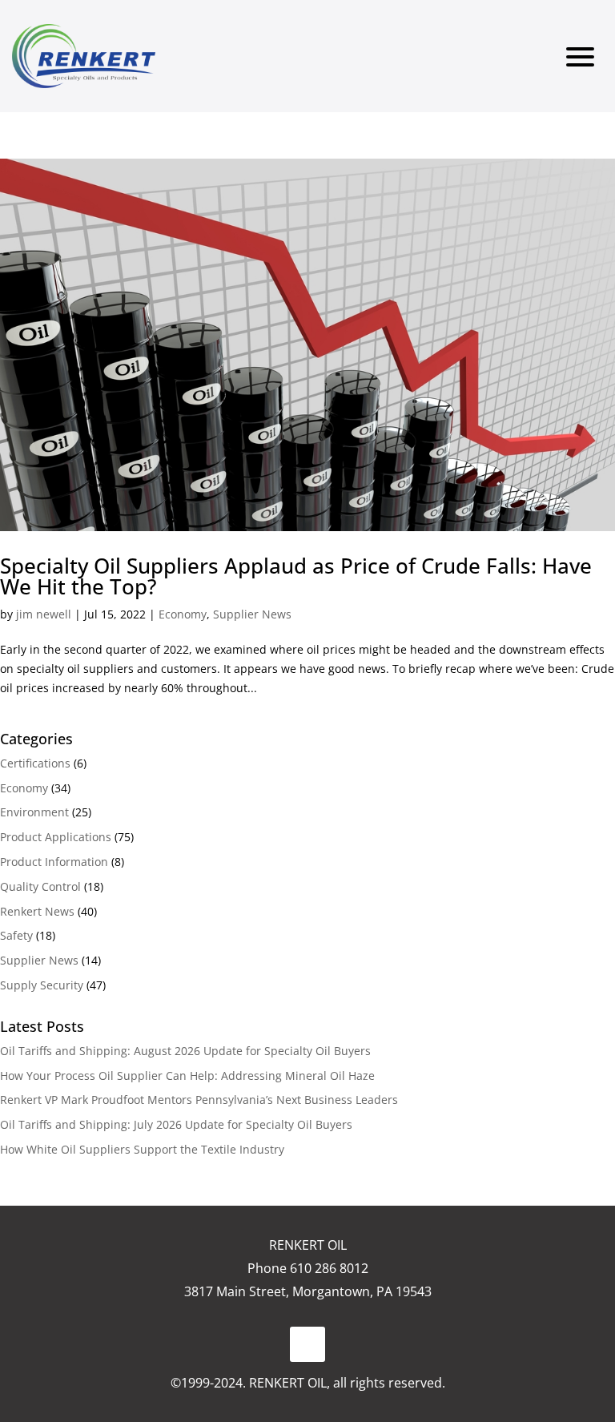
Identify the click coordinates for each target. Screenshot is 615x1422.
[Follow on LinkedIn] (307, 1344)
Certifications (35, 763)
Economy (183, 614)
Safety (16, 935)
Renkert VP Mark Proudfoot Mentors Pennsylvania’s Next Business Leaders (199, 1099)
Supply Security (41, 985)
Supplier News (252, 614)
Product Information (54, 861)
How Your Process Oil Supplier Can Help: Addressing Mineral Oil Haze (187, 1075)
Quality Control (40, 886)
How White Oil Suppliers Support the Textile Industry (142, 1149)
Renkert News (37, 911)
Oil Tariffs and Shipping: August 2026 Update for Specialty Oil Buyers (185, 1050)
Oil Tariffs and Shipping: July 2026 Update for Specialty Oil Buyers (176, 1124)
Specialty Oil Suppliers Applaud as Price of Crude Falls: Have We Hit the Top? (296, 576)
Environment (34, 812)
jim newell (43, 614)
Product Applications (55, 836)
